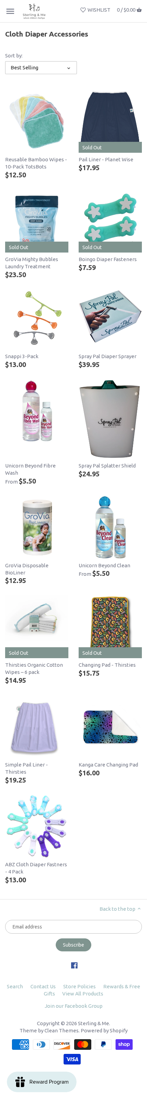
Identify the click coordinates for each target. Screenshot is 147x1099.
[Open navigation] (10, 11)
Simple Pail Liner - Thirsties (26, 768)
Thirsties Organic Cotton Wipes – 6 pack (34, 668)
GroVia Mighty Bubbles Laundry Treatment (31, 262)
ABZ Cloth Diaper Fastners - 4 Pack (36, 867)
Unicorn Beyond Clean (104, 565)
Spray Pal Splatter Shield (107, 466)
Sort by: (14, 55)
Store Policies (79, 986)
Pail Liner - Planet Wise (106, 159)
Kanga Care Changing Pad (108, 765)
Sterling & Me (93, 1023)
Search (15, 986)
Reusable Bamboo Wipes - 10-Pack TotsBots (36, 163)
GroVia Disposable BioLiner (27, 568)
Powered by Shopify (104, 1030)
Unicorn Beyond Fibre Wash (30, 469)
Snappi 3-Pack (21, 356)
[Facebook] (74, 964)
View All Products (82, 993)
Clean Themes (61, 1030)
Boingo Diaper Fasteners (108, 259)
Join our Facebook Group (74, 1006)
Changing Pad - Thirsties (107, 665)
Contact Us (43, 986)
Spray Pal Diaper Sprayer (107, 356)
